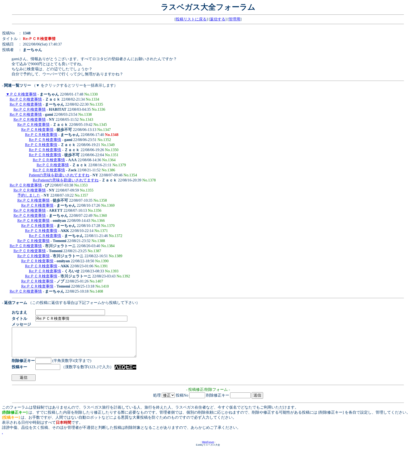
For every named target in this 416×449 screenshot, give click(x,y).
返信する (217, 19)
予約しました (28, 195)
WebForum (208, 442)
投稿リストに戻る (191, 19)
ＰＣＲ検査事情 (23, 94)
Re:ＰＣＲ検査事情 (26, 99)
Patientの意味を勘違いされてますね (59, 175)
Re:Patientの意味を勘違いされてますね (65, 180)
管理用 (234, 19)
